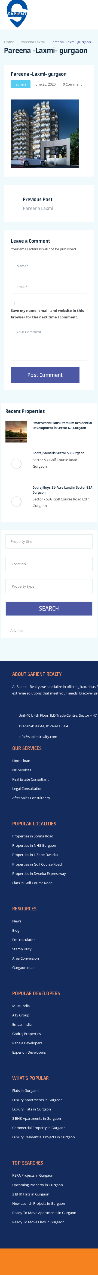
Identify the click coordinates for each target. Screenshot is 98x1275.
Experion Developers (29, 1052)
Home (9, 41)
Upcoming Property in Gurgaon (37, 1184)
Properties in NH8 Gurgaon (34, 845)
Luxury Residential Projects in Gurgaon (43, 1137)
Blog (15, 930)
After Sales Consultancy (31, 797)
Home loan (21, 760)
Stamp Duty (22, 948)
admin (21, 84)
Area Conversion (25, 958)
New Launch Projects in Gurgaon (38, 1203)
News (16, 921)
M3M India (21, 1005)
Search (49, 608)
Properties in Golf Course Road (37, 864)
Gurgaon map (23, 967)
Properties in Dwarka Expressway (39, 873)
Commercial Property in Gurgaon (39, 1127)
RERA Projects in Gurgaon (32, 1175)
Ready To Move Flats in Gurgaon (38, 1222)
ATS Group (20, 1015)
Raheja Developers (27, 1042)
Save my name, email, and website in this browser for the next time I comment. (47, 314)
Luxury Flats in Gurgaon (31, 1109)
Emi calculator (23, 939)
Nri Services (21, 769)
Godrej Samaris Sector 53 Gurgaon (58, 453)
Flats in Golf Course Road (32, 882)
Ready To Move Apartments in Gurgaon (44, 1212)
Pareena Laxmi (33, 41)
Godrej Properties (26, 1033)
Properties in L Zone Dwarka (35, 854)
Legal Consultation (27, 788)
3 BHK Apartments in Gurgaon (36, 1118)
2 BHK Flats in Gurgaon (30, 1194)
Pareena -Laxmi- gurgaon (38, 74)
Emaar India (22, 1024)
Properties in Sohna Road (32, 836)
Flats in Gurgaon (25, 1090)
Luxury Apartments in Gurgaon (37, 1099)
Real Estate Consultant (30, 779)
